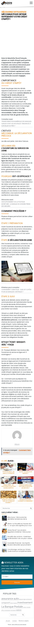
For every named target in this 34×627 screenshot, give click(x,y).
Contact (14, 621)
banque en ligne (22, 599)
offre (2, 610)
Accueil (8, 621)
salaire (18, 610)
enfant (11, 603)
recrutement (13, 610)
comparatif (5, 602)
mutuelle (28, 607)
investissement (24, 602)
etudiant (15, 603)
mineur (24, 607)
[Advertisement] (17, 39)
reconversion (7, 610)
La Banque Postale (12, 606)
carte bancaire (29, 599)
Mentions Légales (24, 621)
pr (4, 610)
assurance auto (10, 598)
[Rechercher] (31, 508)
